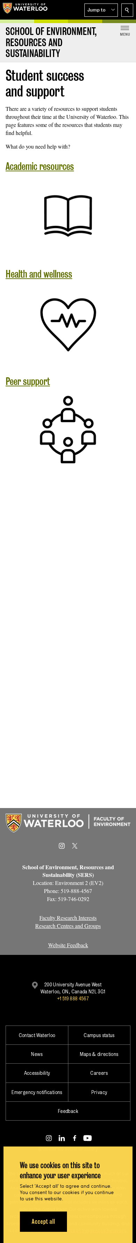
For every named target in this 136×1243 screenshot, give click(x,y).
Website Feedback (68, 945)
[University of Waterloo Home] (25, 10)
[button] (101, 10)
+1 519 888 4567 (73, 998)
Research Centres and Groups (68, 925)
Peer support (28, 381)
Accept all (43, 1221)
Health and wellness (39, 274)
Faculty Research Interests (68, 917)
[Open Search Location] (127, 10)
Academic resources (40, 166)
